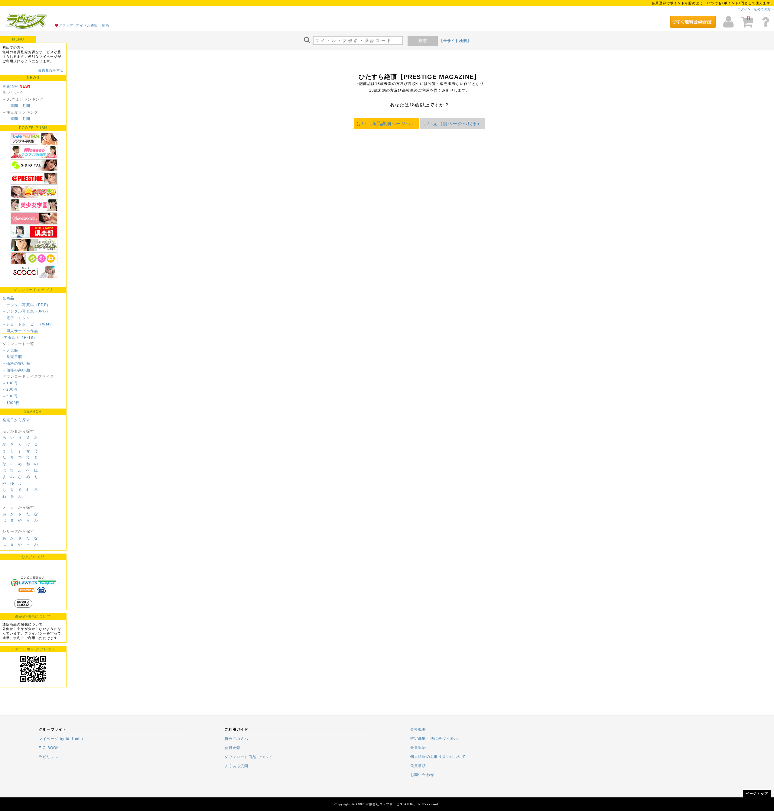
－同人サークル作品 (20, 331)
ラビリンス (49, 757)
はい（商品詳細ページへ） (386, 123)
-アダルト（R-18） (19, 337)
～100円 (10, 383)
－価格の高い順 (16, 370)
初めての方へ (764, 9)
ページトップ (757, 793)
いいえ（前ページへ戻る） (452, 123)
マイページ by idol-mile (61, 739)
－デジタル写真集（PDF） (26, 305)
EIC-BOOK (49, 748)
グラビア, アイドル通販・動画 (84, 25)
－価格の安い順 (16, 363)
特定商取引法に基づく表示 (434, 738)
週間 (14, 106)
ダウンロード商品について (248, 757)
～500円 (10, 396)
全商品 (8, 298)
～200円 (10, 389)
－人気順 (10, 350)
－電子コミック (16, 318)
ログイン (744, 9)
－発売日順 (12, 357)
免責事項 (418, 766)
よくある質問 (236, 766)
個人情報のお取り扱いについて (438, 756)
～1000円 (11, 403)
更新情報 (10, 86)
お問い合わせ (422, 775)
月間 (26, 106)
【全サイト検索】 (455, 41)
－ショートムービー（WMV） (29, 324)
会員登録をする (51, 70)
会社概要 (418, 729)
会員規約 (418, 747)
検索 (422, 40)
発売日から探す (16, 420)
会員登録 (232, 748)
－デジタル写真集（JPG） (26, 311)
